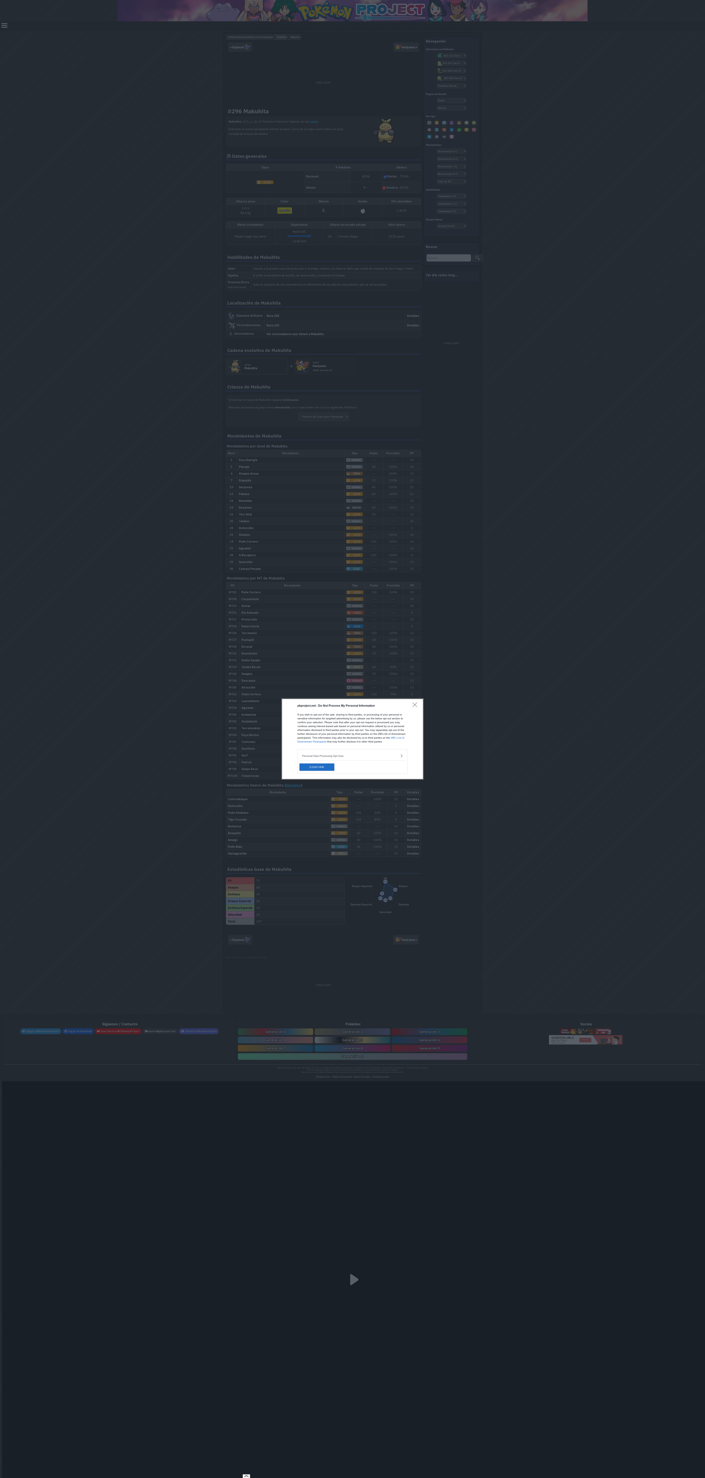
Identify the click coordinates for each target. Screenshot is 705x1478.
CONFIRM (317, 767)
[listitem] (352, 756)
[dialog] (352, 739)
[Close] (416, 705)
